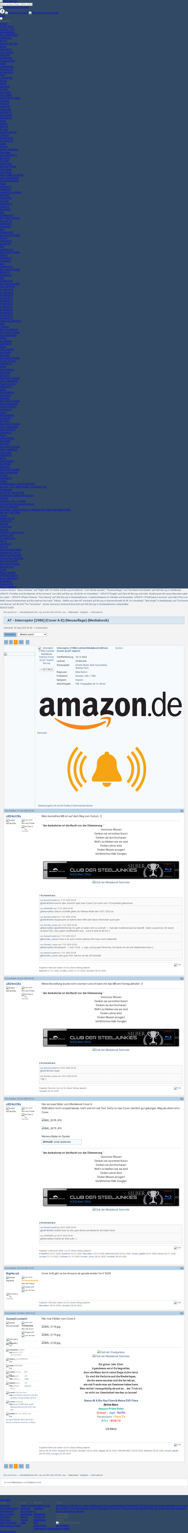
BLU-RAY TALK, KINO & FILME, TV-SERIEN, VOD (23, 487)
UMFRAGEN (6, 38)
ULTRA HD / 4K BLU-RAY (12, 492)
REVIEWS (4, 195)
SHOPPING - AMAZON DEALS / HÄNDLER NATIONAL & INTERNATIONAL (35, 510)
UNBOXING (5, 109)
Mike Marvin (81, 672)
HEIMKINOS (5, 581)
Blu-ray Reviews (179, 1505)
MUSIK (3, 83)
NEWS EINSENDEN (9, 149)
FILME (3, 121)
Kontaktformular (42, 1505)
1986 (93, 676)
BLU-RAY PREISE (8, 166)
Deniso (161, 1254)
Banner (24, 1517)
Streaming (181, 1508)
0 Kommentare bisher (82, 805)
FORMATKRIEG (7, 61)
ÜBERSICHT (6, 49)
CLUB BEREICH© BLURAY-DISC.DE (17, 504)
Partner (24, 1520)
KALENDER (5, 209)
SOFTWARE (6, 95)
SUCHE (3, 515)
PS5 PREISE (6, 169)
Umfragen (25, 1508)
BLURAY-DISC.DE (8, 132)
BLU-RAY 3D (6, 221)
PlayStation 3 (132, 1505)
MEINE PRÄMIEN (8, 587)
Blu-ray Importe (76, 1511)
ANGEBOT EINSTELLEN (12, 532)
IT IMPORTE (6, 307)
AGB (36, 1522)
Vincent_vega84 (138, 1254)
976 (25, 1372)
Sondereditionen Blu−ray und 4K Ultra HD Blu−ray (42, 612)
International (97, 612)
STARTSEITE (7, 26)
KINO (2, 75)
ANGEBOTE (6, 112)
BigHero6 (43, 971)
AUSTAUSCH (6, 52)
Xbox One (153, 1508)
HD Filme (144, 1505)
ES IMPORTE (6, 301)
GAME (3, 64)
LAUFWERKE (6, 78)
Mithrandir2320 (112, 1254)
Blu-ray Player (82, 1508)
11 (182, 811)
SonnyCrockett (50, 900)
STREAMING (6, 490)
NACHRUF (5, 86)
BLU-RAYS (5, 158)
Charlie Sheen (82, 665)
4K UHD (144, 1508)
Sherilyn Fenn (82, 668)
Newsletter (5, 1505)
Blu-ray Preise (7, 1514)
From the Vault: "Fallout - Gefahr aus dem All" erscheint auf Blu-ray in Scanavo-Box (79, 600)
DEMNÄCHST (6, 215)
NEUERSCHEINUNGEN (11, 550)
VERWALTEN (6, 535)
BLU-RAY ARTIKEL (9, 44)
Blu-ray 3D (116, 1508)
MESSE (3, 81)
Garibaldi (90, 971)
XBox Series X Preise (10, 1525)
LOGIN (3, 570)
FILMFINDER (6, 198)
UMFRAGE (5, 106)
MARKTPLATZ (7, 518)
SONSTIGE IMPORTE (10, 321)
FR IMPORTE (6, 304)
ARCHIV (4, 146)
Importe (79, 680)
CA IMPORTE (6, 295)
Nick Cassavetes (98, 665)
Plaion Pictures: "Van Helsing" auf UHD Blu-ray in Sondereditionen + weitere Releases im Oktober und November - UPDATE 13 (84, 597)
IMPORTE (5, 272)
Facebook (38, 1508)
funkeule (61, 1451)
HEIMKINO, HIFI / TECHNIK (13, 501)
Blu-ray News (62, 1525)
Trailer (161, 1508)
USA (86, 676)
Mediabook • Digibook (78, 612)
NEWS (3, 46)
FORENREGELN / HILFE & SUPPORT (17, 484)
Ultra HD (153, 1505)
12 (182, 978)
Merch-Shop (26, 1514)
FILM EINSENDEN (8, 335)
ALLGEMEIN (6, 118)
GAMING (4, 498)
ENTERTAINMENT (9, 507)
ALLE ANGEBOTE (8, 155)
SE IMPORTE (6, 312)
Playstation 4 (104, 1508)
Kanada (79, 676)
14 (182, 1268)
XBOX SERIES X (8, 429)
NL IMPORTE (6, 309)
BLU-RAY (4, 201)
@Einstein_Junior (49, 939)
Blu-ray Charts (82, 1505)
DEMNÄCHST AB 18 (10, 552)
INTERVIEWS (6, 72)
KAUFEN (4, 524)
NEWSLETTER (7, 29)
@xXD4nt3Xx (47, 903)
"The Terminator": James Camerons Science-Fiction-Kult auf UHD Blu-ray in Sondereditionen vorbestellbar (76, 604)
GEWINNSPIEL (7, 66)
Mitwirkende (40, 1520)
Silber (26, 1379)
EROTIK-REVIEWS (9, 561)
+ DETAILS (46, 669)
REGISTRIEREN (7, 572)
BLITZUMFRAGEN (9, 35)
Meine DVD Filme (128, 1400)
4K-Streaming (62, 1505)
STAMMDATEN (7, 538)
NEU (2, 212)
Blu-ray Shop (62, 1511)
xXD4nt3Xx (13, 816)
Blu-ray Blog (27, 1511)
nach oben (5, 1500)
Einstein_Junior (51, 925)
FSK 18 (3, 541)
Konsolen (170, 1508)
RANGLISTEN (6, 584)
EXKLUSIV (5, 55)
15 (182, 1313)
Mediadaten (39, 1514)
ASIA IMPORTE (7, 286)
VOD (2, 324)
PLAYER (4, 89)
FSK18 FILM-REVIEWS (10, 555)
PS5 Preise (5, 1520)
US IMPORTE (6, 318)
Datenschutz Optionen (45, 1528)
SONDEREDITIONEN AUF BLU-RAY (17, 495)
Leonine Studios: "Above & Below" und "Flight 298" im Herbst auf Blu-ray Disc (38, 590)
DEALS (5, 152)
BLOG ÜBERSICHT (9, 578)
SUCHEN (4, 530)
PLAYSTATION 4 (8, 384)
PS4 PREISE (6, 172)
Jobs (23, 1522)
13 (182, 1099)
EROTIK (4, 126)
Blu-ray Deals (62, 1528)
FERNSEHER (6, 58)
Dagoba (102, 1451)
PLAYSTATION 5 (8, 361)
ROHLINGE (5, 92)
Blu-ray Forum (10, 612)
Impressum (39, 1517)
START (4, 24)
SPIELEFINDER (7, 349)
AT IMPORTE (6, 289)
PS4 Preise (5, 1517)
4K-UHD (4, 238)
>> (21, 642)
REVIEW (4, 129)
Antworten (10, 634)
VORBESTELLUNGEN (10, 192)
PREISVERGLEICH (8, 575)
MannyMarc (88, 1254)
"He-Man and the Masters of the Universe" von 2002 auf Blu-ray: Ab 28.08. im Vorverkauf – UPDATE (59, 594)
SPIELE (3, 338)
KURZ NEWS (6, 115)
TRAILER (4, 103)
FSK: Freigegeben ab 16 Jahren (90, 684)
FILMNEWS (5, 189)
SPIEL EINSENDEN (9, 381)
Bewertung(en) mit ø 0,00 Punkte (54, 805)
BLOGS (3, 41)
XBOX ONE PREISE (9, 178)
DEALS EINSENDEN (9, 181)
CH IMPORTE (6, 298)
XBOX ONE (5, 452)
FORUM (4, 475)
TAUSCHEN (6, 527)
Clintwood (63, 1257)
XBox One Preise (8, 1522)
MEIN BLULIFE (7, 567)
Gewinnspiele (27, 1505)
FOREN (3, 481)
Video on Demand (131, 1508)
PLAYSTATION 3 (8, 407)
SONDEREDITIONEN (10, 98)
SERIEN (3, 124)
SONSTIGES (6, 164)
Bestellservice (7, 1511)
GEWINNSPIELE (7, 32)
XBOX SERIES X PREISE (12, 175)
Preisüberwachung (9, 1508)
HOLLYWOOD (6, 69)
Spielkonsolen (97, 1505)
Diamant (27, 1386)
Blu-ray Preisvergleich (115, 1505)
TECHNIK (4, 101)
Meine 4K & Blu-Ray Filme (99, 1400)
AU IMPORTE (6, 292)
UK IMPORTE (6, 315)
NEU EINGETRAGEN (10, 218)
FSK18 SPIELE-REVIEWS (12, 558)
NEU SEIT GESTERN (10, 512)
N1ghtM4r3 (44, 1254)
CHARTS (4, 207)
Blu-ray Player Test (65, 1508)
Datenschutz (40, 1525)
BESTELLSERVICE (9, 329)
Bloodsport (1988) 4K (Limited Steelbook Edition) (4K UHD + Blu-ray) (23, 1407)
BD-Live (93, 1508)
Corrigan (42, 1257)
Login (3, 15)
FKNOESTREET (124, 1451)
